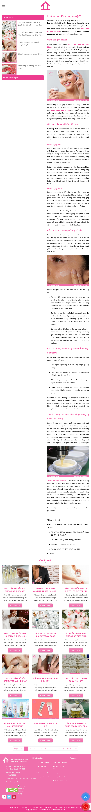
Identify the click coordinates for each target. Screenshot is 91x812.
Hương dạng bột (59, 777)
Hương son (40, 781)
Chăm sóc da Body (60, 762)
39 (58, 748)
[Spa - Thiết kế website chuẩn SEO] (45, 5)
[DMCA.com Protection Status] (11, 790)
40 (63, 748)
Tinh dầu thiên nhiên (60, 781)
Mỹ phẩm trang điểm (58, 767)
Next (69, 748)
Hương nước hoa (59, 773)
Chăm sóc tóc (41, 766)
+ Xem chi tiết (15, 605)
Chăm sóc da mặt (42, 762)
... (54, 748)
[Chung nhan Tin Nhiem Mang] (22, 790)
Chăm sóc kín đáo (43, 773)
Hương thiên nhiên (43, 777)
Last (75, 748)
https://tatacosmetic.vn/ (21, 782)
